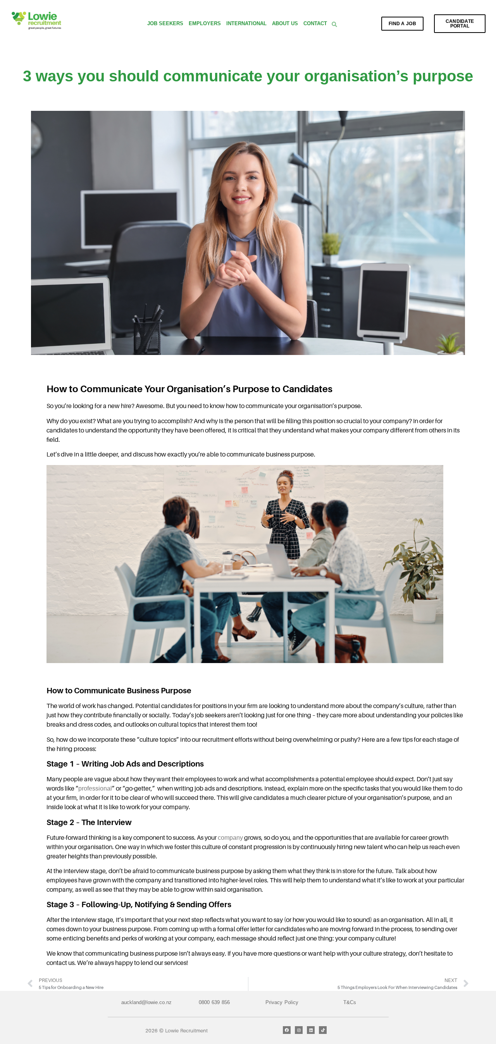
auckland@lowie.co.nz (146, 1002)
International (246, 23)
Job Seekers (165, 23)
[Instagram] (299, 1030)
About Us (285, 23)
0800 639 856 (214, 1002)
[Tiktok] (323, 1030)
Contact (315, 23)
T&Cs (349, 1002)
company (230, 837)
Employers (205, 23)
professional (95, 788)
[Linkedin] (311, 1030)
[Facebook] (287, 1030)
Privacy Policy (281, 1002)
